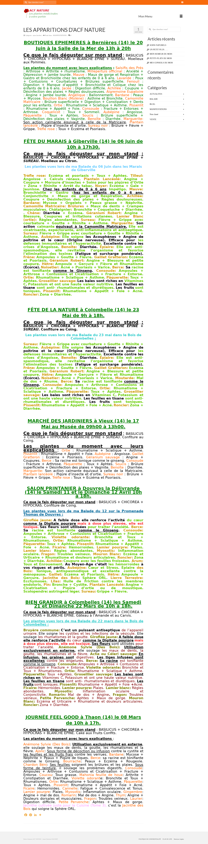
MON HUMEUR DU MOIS (161, 54)
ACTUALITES (156, 94)
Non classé (154, 114)
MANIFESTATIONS (60, 35)
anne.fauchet (37, 35)
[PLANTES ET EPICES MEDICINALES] (48, 13)
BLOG (152, 104)
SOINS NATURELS (158, 45)
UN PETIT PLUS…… (159, 50)
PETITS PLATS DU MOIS (161, 58)
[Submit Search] (25, 2)
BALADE (154, 99)
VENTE (153, 119)
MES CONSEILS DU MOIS (161, 63)
